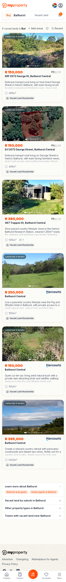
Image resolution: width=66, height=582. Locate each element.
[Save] (47, 28)
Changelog (22, 559)
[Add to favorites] (59, 36)
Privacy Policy (10, 564)
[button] (33, 85)
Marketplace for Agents (45, 559)
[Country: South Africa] (57, 5)
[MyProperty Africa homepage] (33, 552)
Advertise (7, 559)
